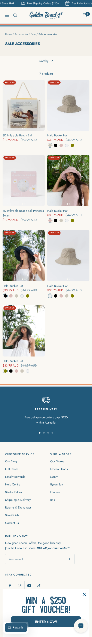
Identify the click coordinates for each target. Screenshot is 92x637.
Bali (52, 500)
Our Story (11, 461)
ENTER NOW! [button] (46, 621)
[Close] (84, 594)
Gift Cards (11, 469)
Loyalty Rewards (15, 477)
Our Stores (57, 461)
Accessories (21, 34)
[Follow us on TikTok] (39, 585)
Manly (54, 477)
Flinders (55, 492)
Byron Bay (56, 484)
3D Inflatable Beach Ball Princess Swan (23, 213)
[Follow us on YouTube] (29, 585)
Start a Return (13, 492)
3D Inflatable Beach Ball (17, 135)
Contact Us (12, 523)
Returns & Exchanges (18, 507)
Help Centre (12, 484)
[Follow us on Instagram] (19, 585)
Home (8, 34)
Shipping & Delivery (18, 500)
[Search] (15, 15)
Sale (33, 34)
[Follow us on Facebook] (10, 585)
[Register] (68, 559)
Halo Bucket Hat (57, 135)
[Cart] (85, 15)
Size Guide (12, 515)
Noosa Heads (59, 469)
